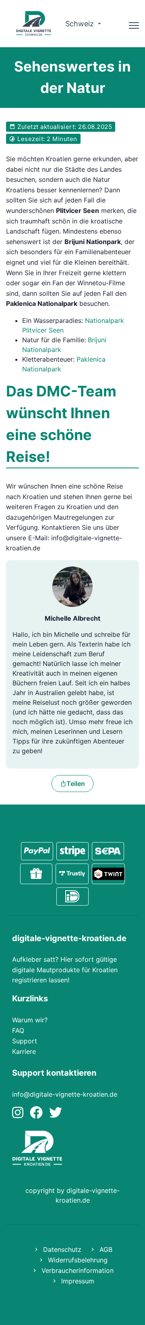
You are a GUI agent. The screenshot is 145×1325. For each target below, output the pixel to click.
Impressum (76, 1281)
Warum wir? (30, 1020)
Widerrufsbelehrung (77, 1260)
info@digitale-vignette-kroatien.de (64, 1094)
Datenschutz (61, 1249)
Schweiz (80, 23)
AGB (104, 1249)
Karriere (24, 1051)
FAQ (18, 1030)
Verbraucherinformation (76, 1270)
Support (24, 1041)
